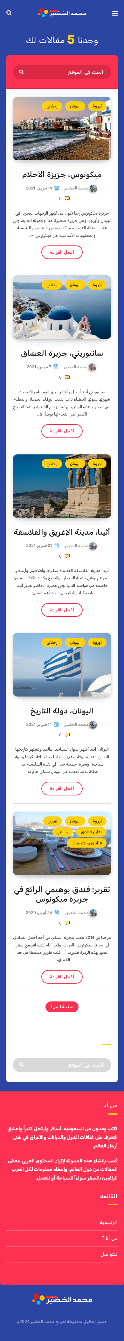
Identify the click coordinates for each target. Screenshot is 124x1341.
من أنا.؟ (109, 1238)
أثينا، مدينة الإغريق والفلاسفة (62, 532)
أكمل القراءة (62, 252)
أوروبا (97, 106)
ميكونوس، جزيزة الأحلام (61, 174)
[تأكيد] (22, 71)
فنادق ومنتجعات (87, 843)
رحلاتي (51, 106)
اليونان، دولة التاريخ (62, 710)
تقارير (52, 821)
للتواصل (109, 1254)
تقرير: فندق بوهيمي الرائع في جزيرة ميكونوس (62, 894)
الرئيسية (109, 1222)
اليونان (75, 106)
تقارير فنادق (91, 831)
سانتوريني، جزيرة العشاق (62, 353)
